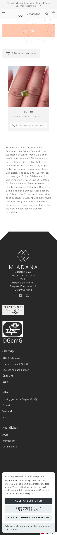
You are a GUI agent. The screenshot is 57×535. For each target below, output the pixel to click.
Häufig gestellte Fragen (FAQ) (19, 399)
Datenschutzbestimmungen (19, 526)
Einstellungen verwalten (28, 517)
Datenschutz (9, 446)
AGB (5, 435)
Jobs (5, 417)
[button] (3, 13)
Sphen (28, 113)
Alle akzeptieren (28, 500)
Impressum (8, 440)
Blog (5, 381)
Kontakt (6, 405)
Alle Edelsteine (11, 358)
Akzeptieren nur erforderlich (29, 509)
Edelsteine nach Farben (15, 370)
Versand (7, 411)
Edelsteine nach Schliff (15, 364)
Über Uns (7, 376)
